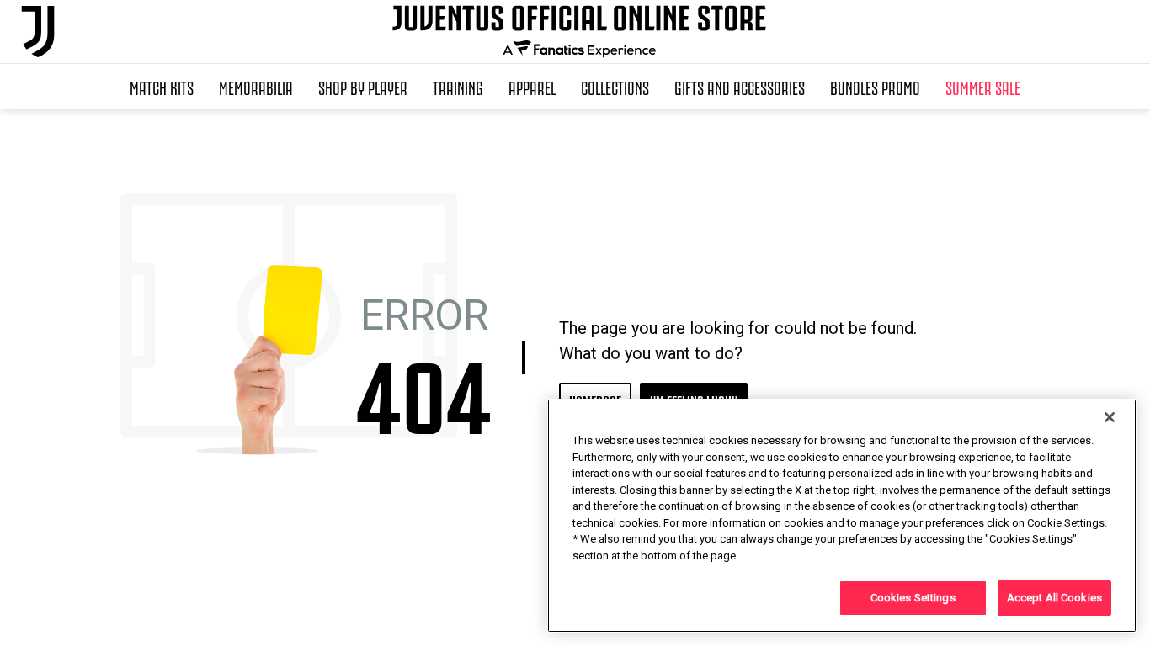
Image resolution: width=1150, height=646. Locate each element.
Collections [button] (615, 87)
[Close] (1109, 417)
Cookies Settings (913, 597)
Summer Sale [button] (982, 87)
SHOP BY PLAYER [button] (362, 87)
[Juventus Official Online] (38, 31)
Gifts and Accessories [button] (739, 87)
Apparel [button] (532, 87)
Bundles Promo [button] (875, 87)
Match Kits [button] (162, 87)
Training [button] (458, 87)
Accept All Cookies (1054, 597)
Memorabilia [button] (256, 87)
